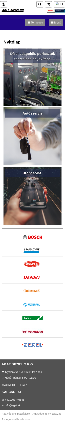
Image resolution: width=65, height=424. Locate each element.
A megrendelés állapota (16, 419)
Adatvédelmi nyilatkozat (46, 413)
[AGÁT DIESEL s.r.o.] (32, 11)
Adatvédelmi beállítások (16, 413)
